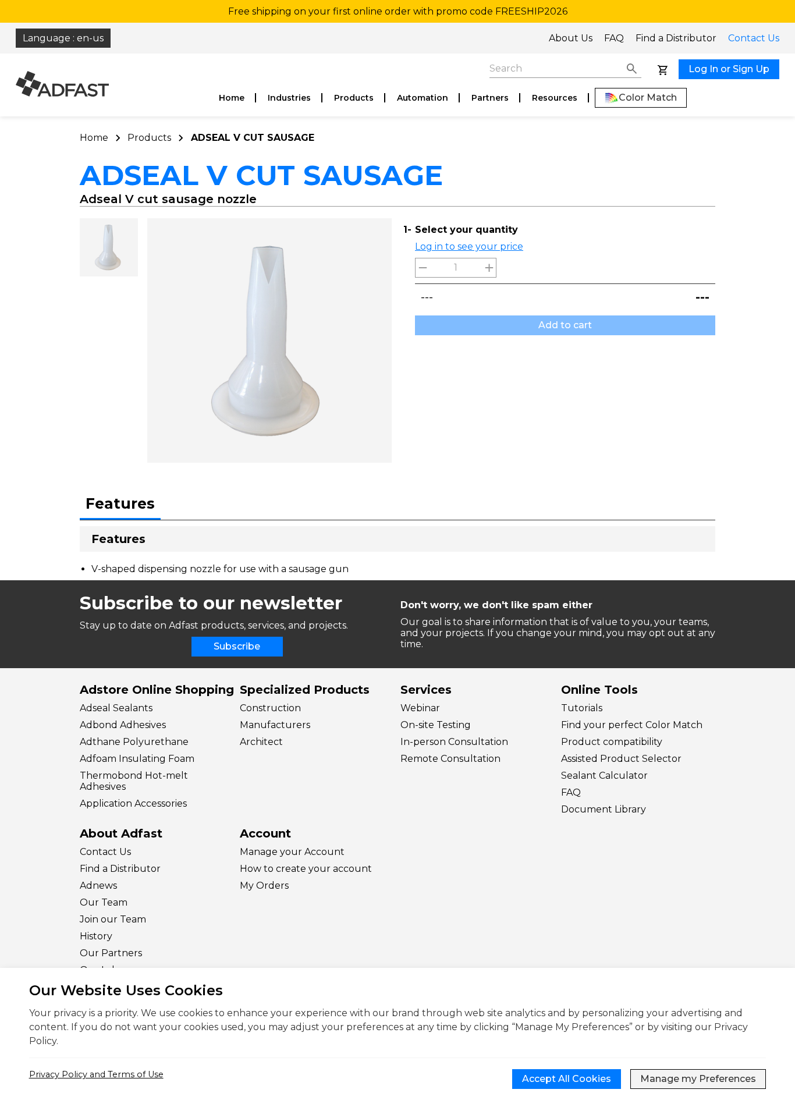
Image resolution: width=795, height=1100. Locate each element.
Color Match (648, 97)
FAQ (614, 38)
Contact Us (753, 38)
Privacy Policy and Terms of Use (96, 1074)
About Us (570, 38)
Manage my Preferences (698, 1078)
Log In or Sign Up (728, 68)
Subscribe (237, 646)
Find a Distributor (676, 38)
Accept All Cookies (566, 1078)
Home (231, 98)
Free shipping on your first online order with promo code (397, 11)
